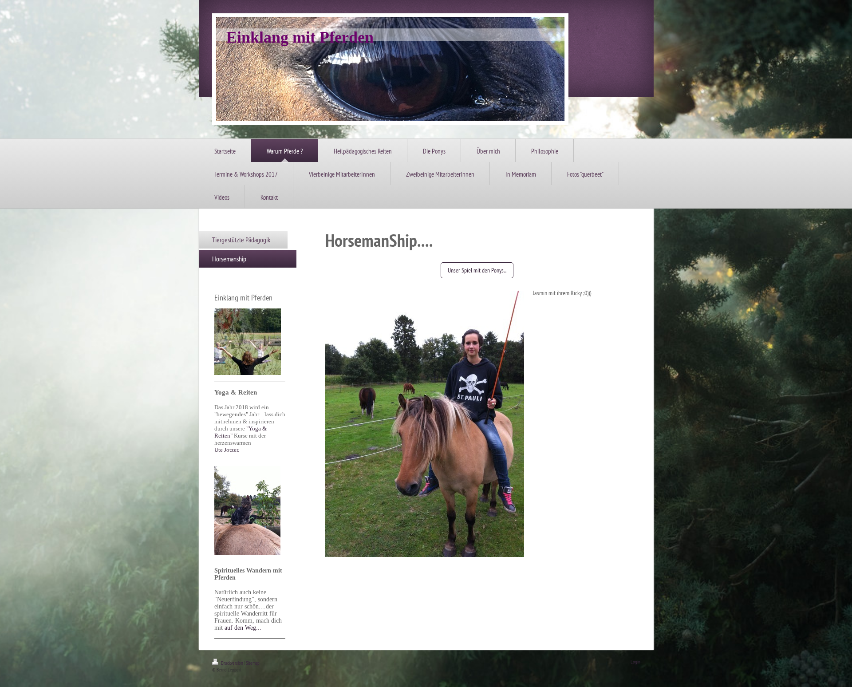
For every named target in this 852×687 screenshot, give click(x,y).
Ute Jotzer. (226, 449)
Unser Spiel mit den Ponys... (477, 270)
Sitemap (253, 663)
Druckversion (232, 663)
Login (635, 662)
